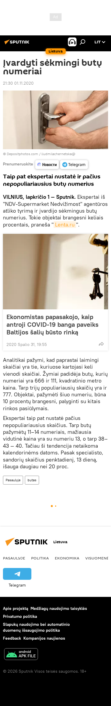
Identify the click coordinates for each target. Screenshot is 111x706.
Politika (40, 558)
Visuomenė (97, 558)
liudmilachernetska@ (58, 154)
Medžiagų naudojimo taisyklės (58, 608)
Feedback (12, 638)
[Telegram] (74, 164)
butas (32, 480)
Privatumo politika (20, 616)
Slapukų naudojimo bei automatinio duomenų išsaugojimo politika (36, 627)
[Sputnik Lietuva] (18, 44)
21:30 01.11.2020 (18, 83)
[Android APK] (21, 654)
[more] (101, 344)
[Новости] (47, 164)
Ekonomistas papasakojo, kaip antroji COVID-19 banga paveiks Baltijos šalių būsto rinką (53, 324)
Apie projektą (15, 608)
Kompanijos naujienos (44, 638)
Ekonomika (67, 558)
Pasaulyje (13, 480)
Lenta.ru (65, 224)
